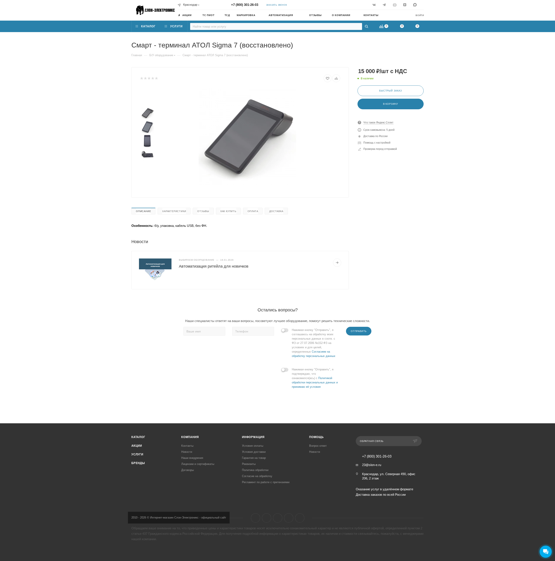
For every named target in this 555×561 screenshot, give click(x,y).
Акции (136, 445)
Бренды (138, 463)
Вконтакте (255, 518)
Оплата (253, 211)
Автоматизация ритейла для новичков (213, 266)
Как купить (228, 211)
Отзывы (203, 211)
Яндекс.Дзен (288, 518)
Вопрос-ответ (318, 445)
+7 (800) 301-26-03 (244, 5)
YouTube (277, 518)
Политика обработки (255, 470)
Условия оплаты (252, 445)
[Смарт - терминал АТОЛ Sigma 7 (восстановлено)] (247, 136)
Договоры (187, 470)
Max (299, 518)
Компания (190, 437)
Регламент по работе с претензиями (265, 482)
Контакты (187, 445)
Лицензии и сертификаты (197, 464)
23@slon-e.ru (371, 465)
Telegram (266, 518)
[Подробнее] (337, 262)
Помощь (316, 437)
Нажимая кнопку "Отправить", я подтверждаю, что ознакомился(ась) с (315, 378)
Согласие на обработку (257, 476)
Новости (186, 451)
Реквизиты (249, 464)
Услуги (137, 454)
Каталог (138, 437)
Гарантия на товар (254, 458)
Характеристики (174, 211)
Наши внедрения (192, 458)
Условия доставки (254, 451)
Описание (143, 211)
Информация (253, 437)
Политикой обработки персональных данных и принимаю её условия (315, 382)
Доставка (276, 211)
